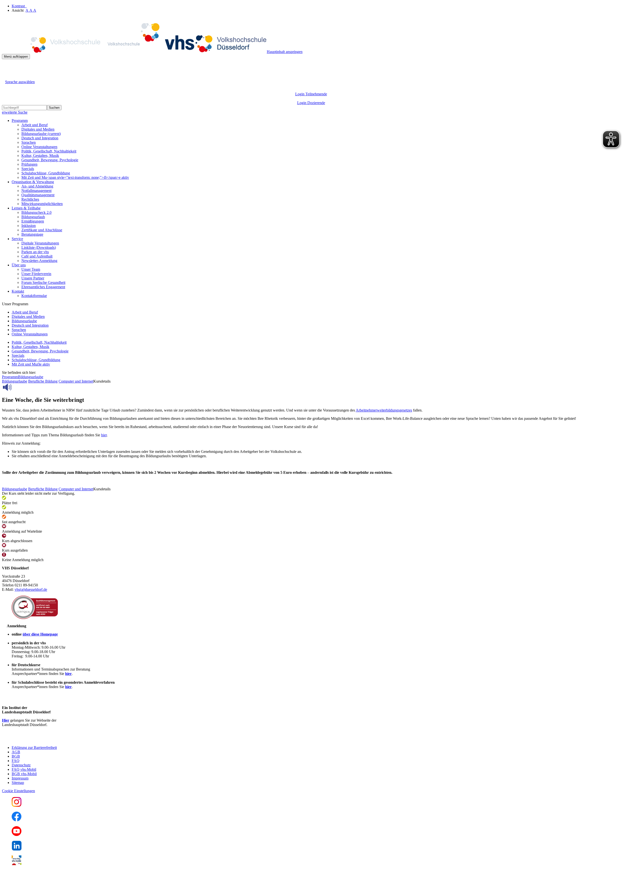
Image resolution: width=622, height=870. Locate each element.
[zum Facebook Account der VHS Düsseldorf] (16, 820)
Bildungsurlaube (41, 134)
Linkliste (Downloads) (38, 247)
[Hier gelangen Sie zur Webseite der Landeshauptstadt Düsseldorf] (36, 739)
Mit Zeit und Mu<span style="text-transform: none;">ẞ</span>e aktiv (75, 177)
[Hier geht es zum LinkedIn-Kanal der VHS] (17, 849)
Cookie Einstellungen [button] (18, 791)
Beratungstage (32, 234)
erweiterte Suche (14, 112)
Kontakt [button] (18, 291)
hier (104, 435)
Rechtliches (30, 199)
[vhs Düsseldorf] (134, 52)
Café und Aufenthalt (36, 256)
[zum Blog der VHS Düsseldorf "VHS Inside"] (16, 864)
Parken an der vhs (35, 252)
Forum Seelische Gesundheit (43, 282)
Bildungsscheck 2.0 (36, 212)
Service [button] (17, 239)
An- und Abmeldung (37, 186)
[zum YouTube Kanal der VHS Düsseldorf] (16, 835)
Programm (10, 377)
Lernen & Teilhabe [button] (26, 208)
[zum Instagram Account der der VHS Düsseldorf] (16, 805)
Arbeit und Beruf (34, 125)
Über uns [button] (19, 265)
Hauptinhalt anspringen (284, 52)
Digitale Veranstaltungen (40, 243)
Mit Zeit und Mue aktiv (31, 364)
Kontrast (19, 6)
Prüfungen (29, 164)
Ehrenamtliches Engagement (43, 287)
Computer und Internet (76, 381)
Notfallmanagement (36, 190)
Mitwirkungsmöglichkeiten (42, 204)
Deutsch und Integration (39, 138)
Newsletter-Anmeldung (39, 261)
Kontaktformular (34, 296)
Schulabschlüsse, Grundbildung (45, 173)
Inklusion (28, 226)
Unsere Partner (32, 278)
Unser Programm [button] (15, 304)
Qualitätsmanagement (37, 195)
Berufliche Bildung (43, 381)
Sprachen (28, 142)
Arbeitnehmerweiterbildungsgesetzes (384, 410)
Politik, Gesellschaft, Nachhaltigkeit (48, 151)
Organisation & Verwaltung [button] (33, 182)
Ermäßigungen (32, 221)
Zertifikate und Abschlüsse (41, 230)
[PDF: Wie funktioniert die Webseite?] (6, 66)
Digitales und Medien (37, 129)
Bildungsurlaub (33, 217)
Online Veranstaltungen (39, 147)
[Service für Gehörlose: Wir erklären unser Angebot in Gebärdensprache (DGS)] (6, 76)
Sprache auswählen (20, 82)
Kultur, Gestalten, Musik (40, 155)
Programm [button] (20, 120)
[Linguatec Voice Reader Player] (18, 387)
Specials (27, 169)
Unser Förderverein (36, 274)
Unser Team (30, 269)
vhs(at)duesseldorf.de (31, 589)
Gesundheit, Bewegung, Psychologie (49, 160)
